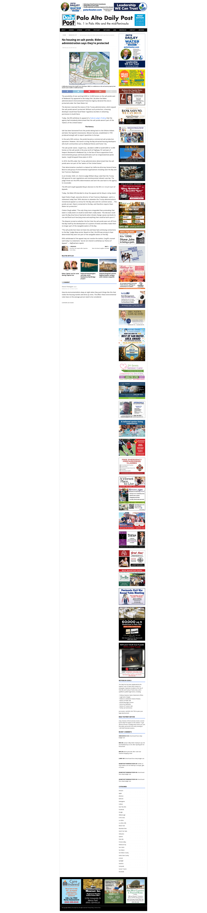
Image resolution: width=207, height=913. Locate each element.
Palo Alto (121, 839)
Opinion (79, 30)
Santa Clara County (124, 855)
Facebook (121, 809)
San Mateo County (124, 852)
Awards (71, 30)
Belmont (121, 798)
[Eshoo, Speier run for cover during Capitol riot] (70, 265)
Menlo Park (122, 825)
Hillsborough (122, 815)
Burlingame (122, 801)
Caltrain (121, 804)
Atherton (121, 796)
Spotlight (97, 30)
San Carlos (121, 847)
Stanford (121, 863)
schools (121, 858)
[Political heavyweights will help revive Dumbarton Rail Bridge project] (89, 265)
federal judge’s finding (98, 118)
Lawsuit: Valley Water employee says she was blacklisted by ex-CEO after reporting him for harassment (132, 744)
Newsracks (122, 30)
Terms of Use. (97, 907)
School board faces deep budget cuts (134, 758)
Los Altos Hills (122, 823)
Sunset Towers (123, 869)
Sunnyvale (121, 866)
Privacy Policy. (91, 907)
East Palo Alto (122, 807)
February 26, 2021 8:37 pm (70, 47)
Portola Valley (122, 842)
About (63, 30)
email (122, 711)
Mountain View (123, 828)
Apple (120, 793)
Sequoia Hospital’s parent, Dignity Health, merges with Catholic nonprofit (107, 275)
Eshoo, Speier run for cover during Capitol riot (70, 274)
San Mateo (122, 850)
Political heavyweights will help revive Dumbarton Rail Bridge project (88, 276)
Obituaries (106, 30)
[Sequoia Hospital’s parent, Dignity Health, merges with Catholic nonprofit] (108, 265)
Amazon (121, 790)
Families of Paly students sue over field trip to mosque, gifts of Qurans (131, 765)
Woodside (121, 871)
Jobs (114, 30)
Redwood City (122, 844)
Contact (132, 30)
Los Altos (121, 820)
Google (121, 812)
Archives (141, 30)
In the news (122, 817)
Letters (87, 30)
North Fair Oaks (123, 831)
